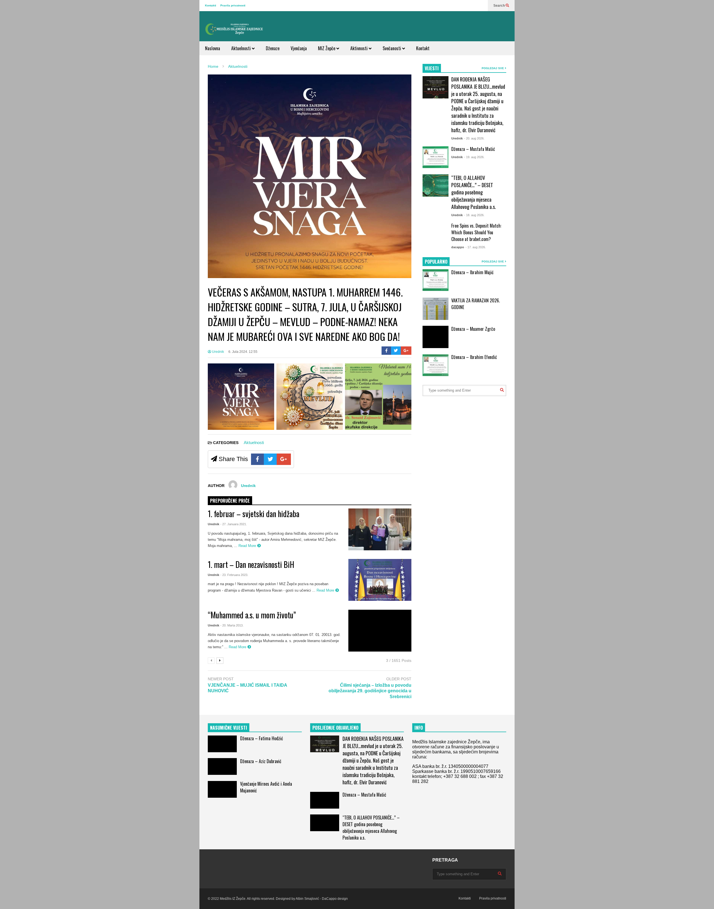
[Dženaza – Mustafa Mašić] (435, 157)
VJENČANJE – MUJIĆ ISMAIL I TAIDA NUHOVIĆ (247, 688)
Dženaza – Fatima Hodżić (261, 738)
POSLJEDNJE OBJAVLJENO (335, 727)
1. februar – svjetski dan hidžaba (253, 513)
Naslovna (212, 48)
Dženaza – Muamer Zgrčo (473, 328)
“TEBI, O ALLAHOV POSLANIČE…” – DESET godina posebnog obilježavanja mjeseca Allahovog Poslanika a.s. (473, 192)
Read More (247, 546)
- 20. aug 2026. (474, 138)
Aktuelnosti (241, 48)
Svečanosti (392, 48)
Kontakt (423, 48)
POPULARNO (436, 261)
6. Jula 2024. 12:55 (242, 352)
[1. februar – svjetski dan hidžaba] (379, 529)
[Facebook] (386, 350)
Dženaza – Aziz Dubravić (260, 761)
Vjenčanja (299, 48)
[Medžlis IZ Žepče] (234, 29)
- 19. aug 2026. (474, 157)
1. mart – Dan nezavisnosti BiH (251, 564)
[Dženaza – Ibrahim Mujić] (435, 280)
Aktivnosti (359, 48)
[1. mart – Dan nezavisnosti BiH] (379, 580)
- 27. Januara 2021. (233, 524)
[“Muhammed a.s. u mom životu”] (379, 631)
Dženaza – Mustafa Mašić (473, 149)
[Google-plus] (406, 350)
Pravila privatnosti (232, 5)
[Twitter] (396, 350)
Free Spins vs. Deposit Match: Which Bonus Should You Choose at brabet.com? (476, 232)
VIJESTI (432, 68)
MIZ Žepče (327, 48)
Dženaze (272, 48)
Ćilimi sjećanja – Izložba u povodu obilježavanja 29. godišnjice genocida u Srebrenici (370, 691)
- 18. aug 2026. (474, 215)
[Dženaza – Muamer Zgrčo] (435, 337)
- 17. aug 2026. (475, 247)
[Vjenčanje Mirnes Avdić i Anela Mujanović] (222, 789)
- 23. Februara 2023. (234, 575)
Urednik (217, 352)
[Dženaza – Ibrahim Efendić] (435, 365)
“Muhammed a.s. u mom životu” (252, 615)
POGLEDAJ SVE (493, 68)
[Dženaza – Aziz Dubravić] (222, 766)
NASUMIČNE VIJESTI (228, 727)
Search (499, 6)
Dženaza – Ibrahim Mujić (472, 272)
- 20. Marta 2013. (231, 625)
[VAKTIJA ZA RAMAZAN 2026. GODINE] (435, 309)
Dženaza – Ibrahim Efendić (474, 357)
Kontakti (210, 5)
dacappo (457, 247)
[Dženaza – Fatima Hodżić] (222, 744)
